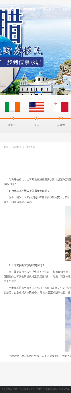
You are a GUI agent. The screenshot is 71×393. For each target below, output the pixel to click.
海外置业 (30, 9)
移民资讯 (30, 147)
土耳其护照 (15, 271)
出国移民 (11, 9)
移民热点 (17, 147)
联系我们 (48, 9)
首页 (6, 147)
